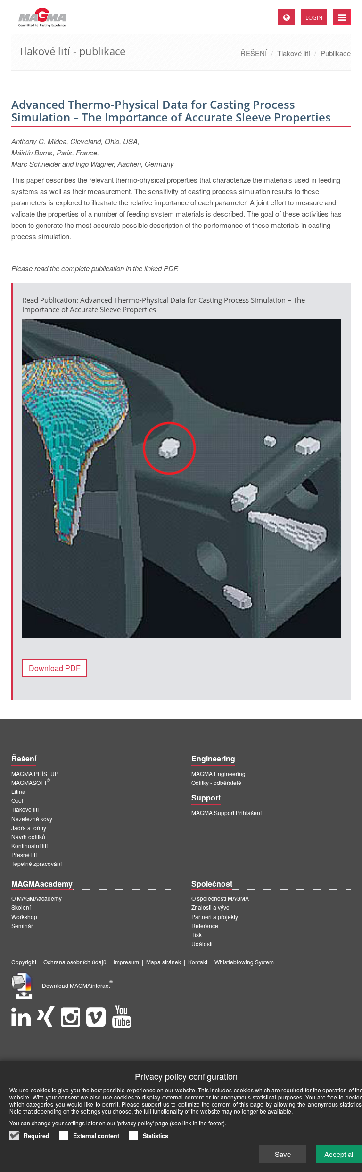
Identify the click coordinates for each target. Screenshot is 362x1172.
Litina (18, 791)
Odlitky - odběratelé (216, 782)
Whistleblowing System (244, 962)
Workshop (24, 917)
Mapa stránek (163, 962)
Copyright (23, 962)
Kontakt (197, 962)
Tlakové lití (293, 53)
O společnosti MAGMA (220, 898)
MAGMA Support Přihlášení (226, 812)
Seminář (22, 925)
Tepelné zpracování (36, 863)
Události (202, 943)
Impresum (126, 962)
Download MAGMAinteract (77, 985)
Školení (21, 907)
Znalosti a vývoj (211, 907)
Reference (204, 925)
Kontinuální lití (29, 845)
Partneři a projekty (214, 917)
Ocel (17, 800)
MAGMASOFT (30, 782)
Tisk (196, 934)
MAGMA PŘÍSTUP (34, 773)
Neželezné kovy (31, 819)
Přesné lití (24, 854)
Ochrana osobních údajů (75, 962)
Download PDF (55, 668)
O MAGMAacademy (36, 898)
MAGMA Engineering (218, 773)
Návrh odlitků (28, 837)
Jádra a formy (28, 828)
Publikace (336, 53)
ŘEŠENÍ (253, 53)
